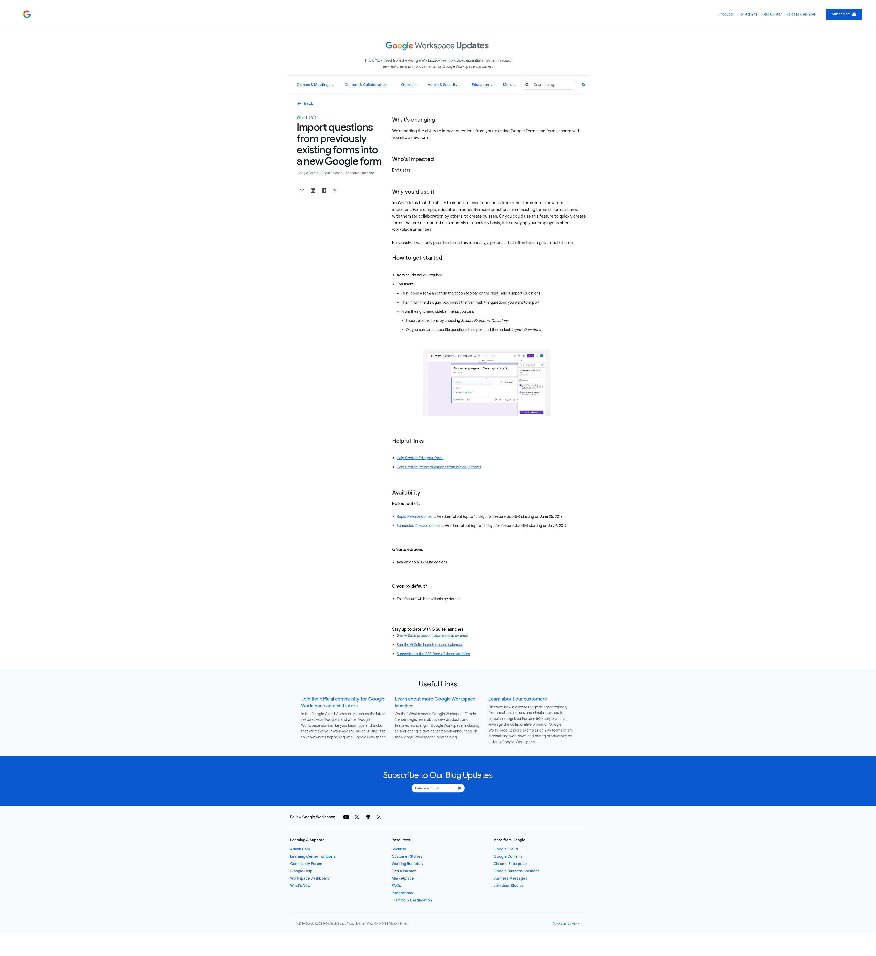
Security (399, 849)
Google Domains (507, 856)
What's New (300, 885)
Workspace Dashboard (310, 878)
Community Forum (306, 864)
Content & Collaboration (367, 85)
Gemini (409, 85)
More (509, 85)
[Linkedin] (367, 817)
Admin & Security (444, 85)
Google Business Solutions (516, 871)
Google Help (301, 871)
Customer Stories (407, 856)
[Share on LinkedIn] (313, 190)
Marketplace (403, 878)
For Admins (747, 14)
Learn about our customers (517, 699)
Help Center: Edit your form (420, 458)
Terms (403, 923)
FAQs (396, 885)
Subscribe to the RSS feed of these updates (433, 654)
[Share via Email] (302, 190)
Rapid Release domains (416, 516)
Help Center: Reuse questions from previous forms (439, 467)
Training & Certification (412, 900)
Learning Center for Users (313, 856)
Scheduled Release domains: (420, 526)
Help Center (772, 14)
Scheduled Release (360, 173)
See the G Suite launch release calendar (430, 645)
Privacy (393, 923)
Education (482, 85)
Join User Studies (508, 885)
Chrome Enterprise (510, 864)
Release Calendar (801, 14)
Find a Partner (404, 871)
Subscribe (844, 14)
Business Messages (510, 878)
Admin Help (300, 849)
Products (726, 14)
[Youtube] (346, 817)
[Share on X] (334, 190)
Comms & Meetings (315, 85)
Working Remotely (407, 864)
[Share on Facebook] (323, 190)
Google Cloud (505, 849)
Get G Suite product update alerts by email (432, 635)
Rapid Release (332, 173)
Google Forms (308, 173)
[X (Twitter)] (357, 817)
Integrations (402, 893)
